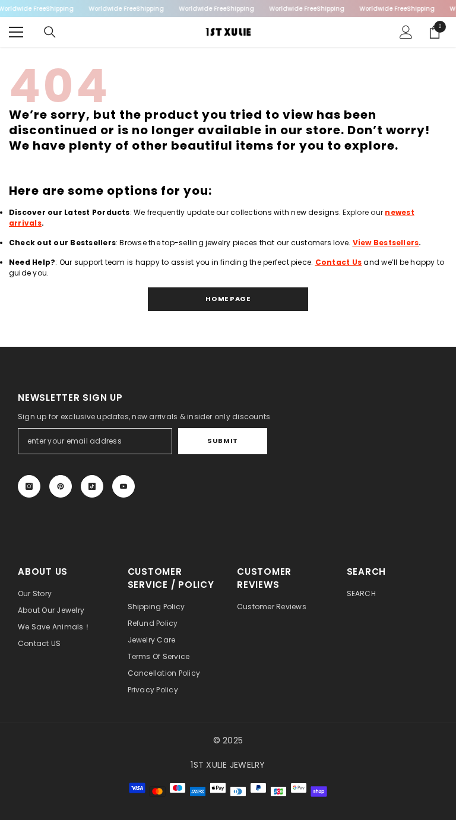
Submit (222, 440)
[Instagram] (29, 486)
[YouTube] (123, 486)
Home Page (227, 298)
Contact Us (338, 262)
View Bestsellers (386, 243)
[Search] (50, 32)
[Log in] (406, 32)
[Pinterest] (60, 486)
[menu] (16, 32)
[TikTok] (92, 486)
